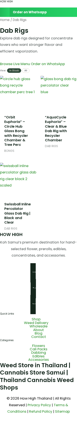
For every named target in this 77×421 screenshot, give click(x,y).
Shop (36, 319)
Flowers (38, 346)
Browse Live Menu (15, 63)
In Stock (14, 70)
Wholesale (38, 326)
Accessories (38, 359)
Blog (38, 333)
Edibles (38, 356)
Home (5, 20)
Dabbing (38, 352)
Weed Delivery (36, 323)
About (38, 330)
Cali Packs (38, 349)
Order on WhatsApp (48, 63)
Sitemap (62, 411)
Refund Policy (40, 411)
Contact (38, 337)
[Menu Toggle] (38, 5)
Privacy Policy (39, 405)
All (25, 70)
